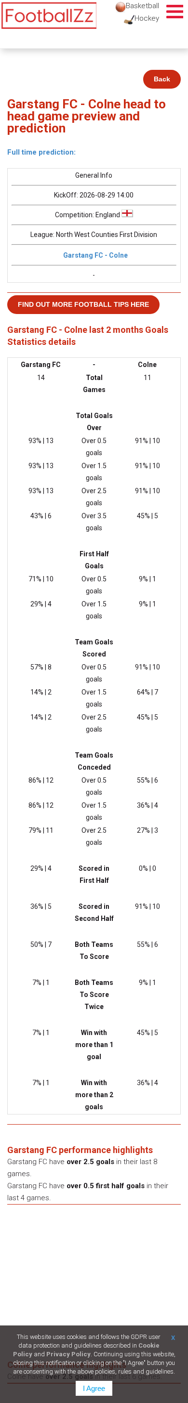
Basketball (142, 5)
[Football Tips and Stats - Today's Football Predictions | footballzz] (48, 15)
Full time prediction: (41, 152)
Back (162, 79)
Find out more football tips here (83, 304)
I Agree (94, 1388)
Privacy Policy (68, 1354)
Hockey (146, 18)
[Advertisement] (94, 1286)
